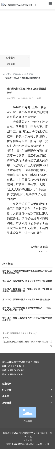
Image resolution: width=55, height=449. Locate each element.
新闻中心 (17, 74)
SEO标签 (27, 436)
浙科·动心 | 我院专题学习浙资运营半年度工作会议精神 (27, 281)
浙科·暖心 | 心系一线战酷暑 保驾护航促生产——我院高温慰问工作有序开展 (26, 309)
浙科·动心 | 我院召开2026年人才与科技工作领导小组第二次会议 (27, 319)
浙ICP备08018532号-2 (16, 444)
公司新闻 (28, 74)
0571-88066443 (16, 370)
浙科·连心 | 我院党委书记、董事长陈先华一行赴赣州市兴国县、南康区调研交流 (27, 290)
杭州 (47, 444)
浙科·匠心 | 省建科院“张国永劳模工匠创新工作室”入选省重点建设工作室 (27, 272)
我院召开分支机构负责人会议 (23, 333)
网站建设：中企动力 (35, 444)
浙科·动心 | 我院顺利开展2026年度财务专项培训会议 (26, 299)
